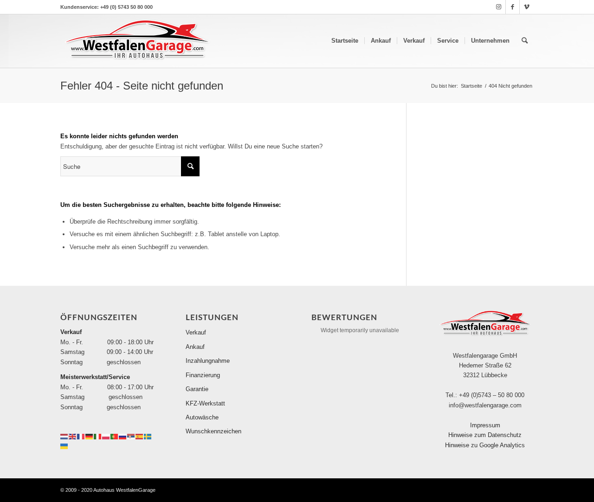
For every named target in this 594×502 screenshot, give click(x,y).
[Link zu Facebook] (512, 7)
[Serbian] (131, 435)
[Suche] (525, 41)
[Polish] (106, 435)
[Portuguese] (114, 435)
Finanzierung (203, 375)
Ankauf (195, 346)
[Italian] (98, 435)
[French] (81, 435)
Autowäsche (202, 417)
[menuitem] (344, 41)
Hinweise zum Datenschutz (485, 434)
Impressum (485, 425)
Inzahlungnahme (208, 360)
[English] (73, 435)
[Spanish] (140, 435)
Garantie (197, 389)
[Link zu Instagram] (498, 7)
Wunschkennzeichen (213, 431)
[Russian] (123, 435)
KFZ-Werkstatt (205, 403)
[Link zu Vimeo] (527, 7)
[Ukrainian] (64, 445)
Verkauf (196, 332)
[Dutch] (64, 435)
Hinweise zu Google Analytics (485, 445)
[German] (89, 435)
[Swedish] (148, 435)
